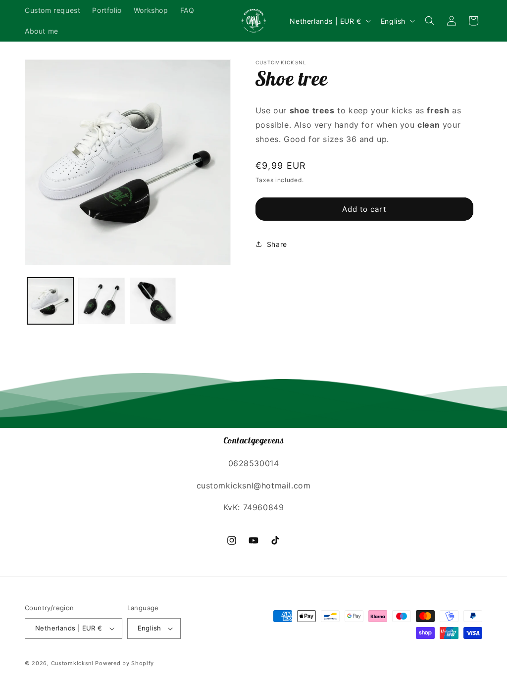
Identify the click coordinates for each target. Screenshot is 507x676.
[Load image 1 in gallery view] (50, 301)
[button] (430, 21)
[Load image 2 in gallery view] (101, 301)
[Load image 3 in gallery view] (153, 301)
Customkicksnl (72, 663)
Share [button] (277, 244)
